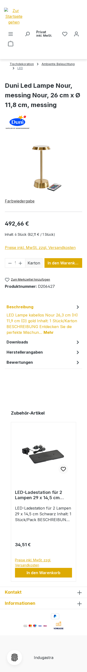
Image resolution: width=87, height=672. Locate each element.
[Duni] (43, 122)
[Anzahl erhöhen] (20, 263)
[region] (43, 167)
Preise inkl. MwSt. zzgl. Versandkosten (40, 247)
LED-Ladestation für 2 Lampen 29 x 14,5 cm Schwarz (38, 495)
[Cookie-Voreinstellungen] (14, 657)
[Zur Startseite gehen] (22, 16)
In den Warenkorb (64, 263)
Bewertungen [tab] (20, 362)
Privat (44, 33)
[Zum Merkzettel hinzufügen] (63, 469)
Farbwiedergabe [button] (20, 201)
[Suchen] (27, 34)
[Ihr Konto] (76, 34)
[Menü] (10, 34)
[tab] (43, 319)
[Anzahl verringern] (10, 263)
